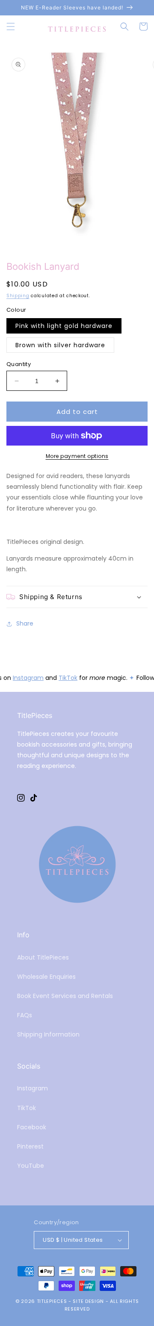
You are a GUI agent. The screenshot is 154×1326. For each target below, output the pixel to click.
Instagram (27, 677)
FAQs (24, 1015)
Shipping (18, 295)
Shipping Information (48, 1034)
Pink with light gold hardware (64, 326)
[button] (10, 26)
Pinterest (30, 1146)
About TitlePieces (43, 957)
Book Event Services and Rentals (65, 996)
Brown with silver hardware (60, 345)
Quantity (18, 364)
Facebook (31, 1127)
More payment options (77, 456)
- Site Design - (89, 1301)
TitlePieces (52, 1301)
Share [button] (24, 623)
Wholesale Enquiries (46, 976)
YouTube (30, 1165)
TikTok (67, 677)
